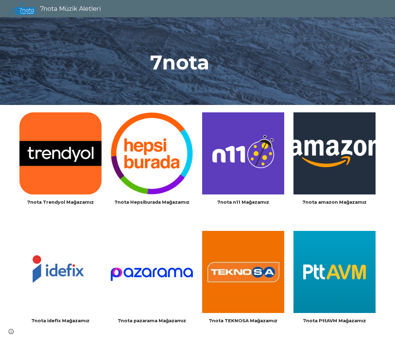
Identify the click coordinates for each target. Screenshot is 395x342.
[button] (11, 331)
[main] (182, 61)
